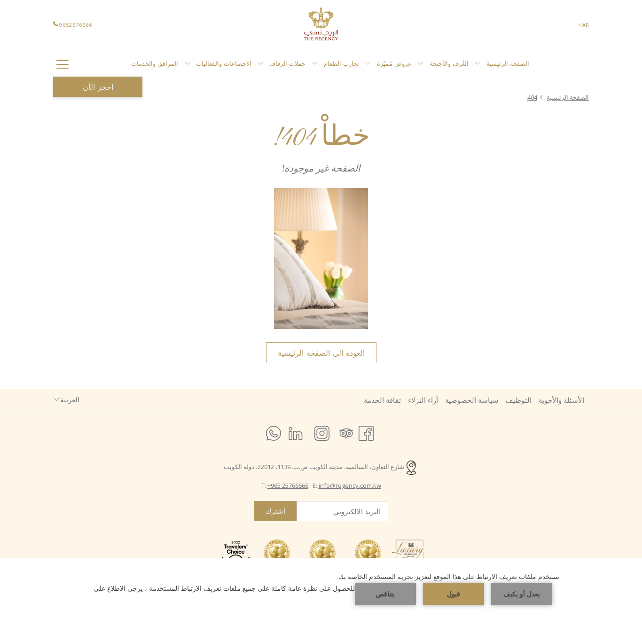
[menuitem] (508, 64)
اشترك (275, 511)
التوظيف (519, 400)
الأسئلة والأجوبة (561, 400)
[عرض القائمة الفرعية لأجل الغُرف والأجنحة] (477, 64)
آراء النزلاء (423, 400)
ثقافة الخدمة (382, 400)
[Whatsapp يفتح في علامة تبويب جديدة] (273, 431)
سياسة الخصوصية (472, 400)
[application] (321, 588)
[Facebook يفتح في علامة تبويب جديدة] (366, 431)
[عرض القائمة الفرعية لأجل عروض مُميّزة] (420, 64)
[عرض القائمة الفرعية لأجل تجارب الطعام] (367, 64)
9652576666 (75, 24)
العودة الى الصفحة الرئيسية (321, 353)
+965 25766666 (287, 485)
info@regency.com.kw (350, 485)
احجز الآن (98, 87)
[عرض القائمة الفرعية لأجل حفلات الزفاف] (314, 64)
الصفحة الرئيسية (568, 97)
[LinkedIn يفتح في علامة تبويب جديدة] (295, 431)
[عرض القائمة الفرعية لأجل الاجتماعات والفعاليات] (260, 64)
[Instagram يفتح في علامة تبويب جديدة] (321, 431)
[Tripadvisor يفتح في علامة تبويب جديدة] (346, 431)
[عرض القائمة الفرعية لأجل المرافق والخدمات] (187, 64)
